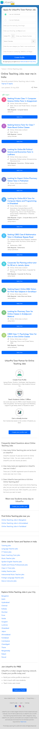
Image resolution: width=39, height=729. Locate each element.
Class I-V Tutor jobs (8, 568)
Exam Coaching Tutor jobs (11, 555)
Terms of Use (21, 698)
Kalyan (4, 654)
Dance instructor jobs (9, 581)
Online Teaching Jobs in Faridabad (14, 526)
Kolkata (4, 609)
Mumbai (4, 612)
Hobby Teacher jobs (9, 571)
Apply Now (19, 117)
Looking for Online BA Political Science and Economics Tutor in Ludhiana (20, 152)
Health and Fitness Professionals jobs (15, 565)
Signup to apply (7, 84)
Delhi (3, 599)
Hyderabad (6, 602)
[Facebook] (16, 706)
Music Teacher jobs (8, 558)
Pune (3, 615)
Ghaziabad (5, 628)
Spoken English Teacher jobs (12, 562)
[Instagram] (20, 706)
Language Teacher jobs (10, 549)
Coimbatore (6, 641)
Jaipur (4, 631)
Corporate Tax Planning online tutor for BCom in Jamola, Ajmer (22, 264)
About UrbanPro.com (9, 698)
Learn (21, 703)
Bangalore (5, 596)
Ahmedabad (6, 635)
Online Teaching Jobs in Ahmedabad (15, 523)
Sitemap (27, 703)
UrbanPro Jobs (13, 703)
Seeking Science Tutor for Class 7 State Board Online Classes (21, 126)
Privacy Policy (30, 698)
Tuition (4, 69)
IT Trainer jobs (6, 552)
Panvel (4, 657)
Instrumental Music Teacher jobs (13, 574)
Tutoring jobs (6, 545)
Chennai (4, 606)
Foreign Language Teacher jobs (13, 578)
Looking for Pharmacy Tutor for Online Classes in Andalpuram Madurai (20, 314)
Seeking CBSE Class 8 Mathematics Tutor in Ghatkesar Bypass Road (22, 235)
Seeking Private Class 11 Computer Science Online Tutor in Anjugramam (22, 99)
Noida (4, 618)
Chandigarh (6, 644)
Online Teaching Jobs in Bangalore (14, 520)
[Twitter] (23, 706)
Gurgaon (5, 622)
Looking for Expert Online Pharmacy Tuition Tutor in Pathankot (22, 179)
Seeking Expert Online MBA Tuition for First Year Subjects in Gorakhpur (22, 290)
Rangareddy (6, 651)
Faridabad (5, 638)
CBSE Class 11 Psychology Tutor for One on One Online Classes (22, 335)
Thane (4, 647)
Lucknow (5, 625)
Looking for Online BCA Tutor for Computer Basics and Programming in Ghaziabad (22, 201)
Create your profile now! (19, 432)
